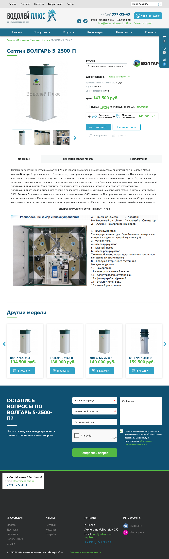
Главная (17, 32)
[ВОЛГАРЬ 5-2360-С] (25, 341)
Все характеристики (118, 76)
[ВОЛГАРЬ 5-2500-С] (104, 341)
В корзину (100, 127)
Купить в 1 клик (126, 127)
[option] (41, 92)
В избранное (100, 135)
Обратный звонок (150, 15)
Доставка (25, 4)
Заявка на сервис (143, 23)
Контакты (150, 32)
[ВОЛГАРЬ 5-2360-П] (65, 341)
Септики (51, 525)
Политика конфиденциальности (85, 552)
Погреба (51, 534)
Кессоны (51, 529)
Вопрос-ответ (55, 4)
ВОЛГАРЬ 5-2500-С (100, 357)
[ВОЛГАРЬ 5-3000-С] (144, 341)
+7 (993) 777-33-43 (16, 484)
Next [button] (75, 138)
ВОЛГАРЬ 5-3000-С (140, 357)
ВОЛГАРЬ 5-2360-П (61, 357)
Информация (94, 32)
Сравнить (122, 135)
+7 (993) (115, 14)
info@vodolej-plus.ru (23, 481)
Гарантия (39, 4)
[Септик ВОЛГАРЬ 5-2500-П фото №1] (42, 92)
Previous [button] (4, 344)
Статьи (70, 4)
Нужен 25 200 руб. (113, 106)
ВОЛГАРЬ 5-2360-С (21, 357)
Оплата (12, 4)
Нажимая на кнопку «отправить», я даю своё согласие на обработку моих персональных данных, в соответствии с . (143, 438)
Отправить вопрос (95, 452)
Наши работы (124, 32)
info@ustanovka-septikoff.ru (114, 23)
